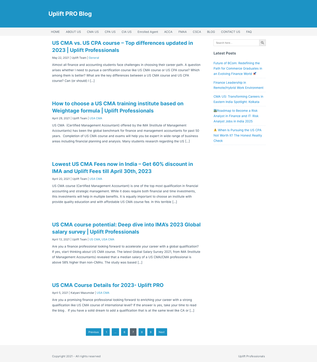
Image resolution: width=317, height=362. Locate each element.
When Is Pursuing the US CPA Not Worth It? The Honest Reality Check (238, 135)
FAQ (249, 32)
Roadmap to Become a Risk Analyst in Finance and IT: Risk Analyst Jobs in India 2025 (236, 116)
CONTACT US (230, 32)
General (94, 57)
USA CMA (96, 118)
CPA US (110, 32)
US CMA (94, 239)
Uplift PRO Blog (70, 13)
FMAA (182, 32)
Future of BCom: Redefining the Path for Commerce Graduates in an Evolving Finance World (238, 68)
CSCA (197, 32)
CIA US (127, 32)
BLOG (211, 32)
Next (162, 332)
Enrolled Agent (148, 32)
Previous (93, 332)
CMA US (93, 32)
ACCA (168, 32)
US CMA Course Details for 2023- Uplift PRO (108, 285)
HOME (55, 32)
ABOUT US (73, 32)
